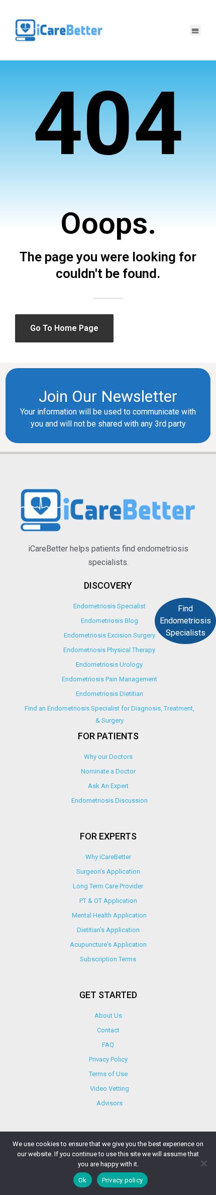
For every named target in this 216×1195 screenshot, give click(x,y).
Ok (82, 1180)
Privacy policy (122, 1180)
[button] (195, 30)
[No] (203, 1163)
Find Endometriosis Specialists (185, 621)
